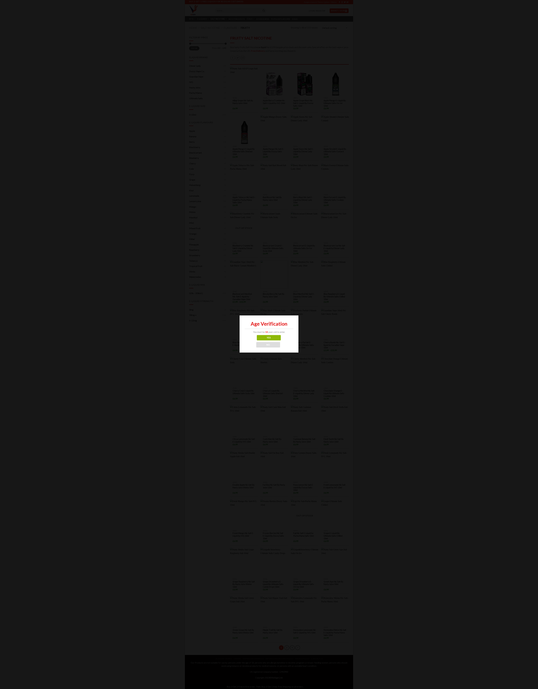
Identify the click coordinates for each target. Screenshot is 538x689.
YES (269, 337)
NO (268, 344)
